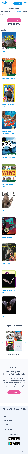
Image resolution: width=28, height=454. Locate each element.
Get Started (14, 392)
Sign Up (18, 3)
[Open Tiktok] (21, 409)
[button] (14, 341)
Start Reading (14, 20)
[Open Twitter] (14, 409)
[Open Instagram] (7, 409)
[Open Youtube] (10, 409)
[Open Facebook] (4, 409)
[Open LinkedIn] (24, 409)
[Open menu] (25, 3)
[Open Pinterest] (17, 409)
